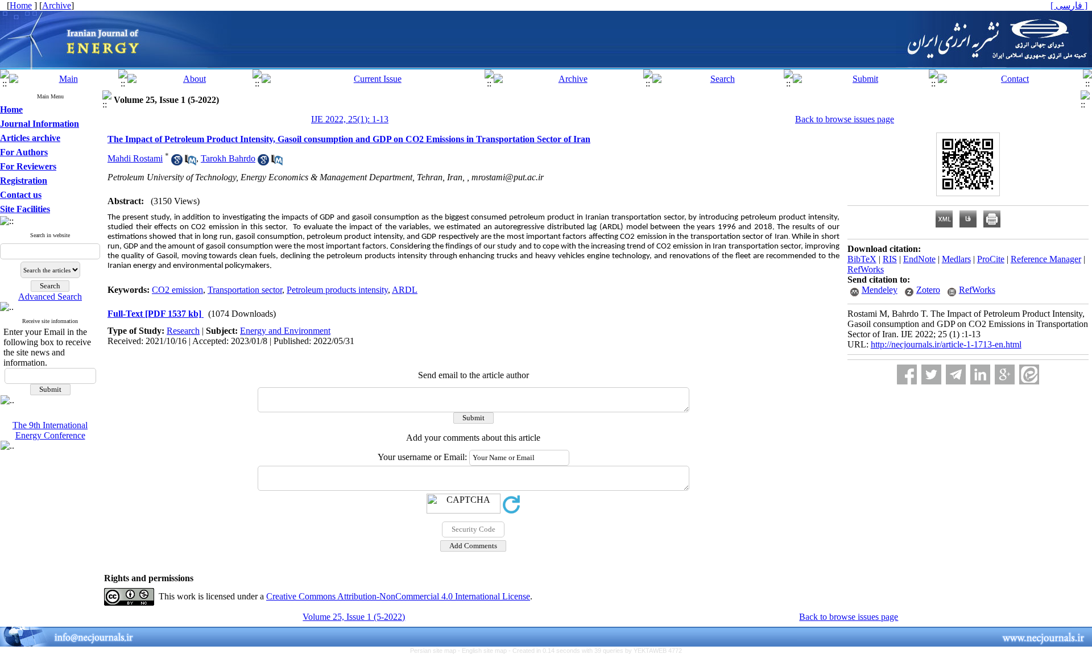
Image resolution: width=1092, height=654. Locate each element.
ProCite (990, 259)
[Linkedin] (980, 374)
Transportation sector (245, 290)
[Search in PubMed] (190, 162)
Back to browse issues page (844, 119)
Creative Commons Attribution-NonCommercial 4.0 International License (398, 596)
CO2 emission (177, 290)
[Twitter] (931, 374)
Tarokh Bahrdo (228, 158)
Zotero (928, 290)
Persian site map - (436, 650)
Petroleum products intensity (337, 290)
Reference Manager (1046, 259)
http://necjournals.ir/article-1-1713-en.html (946, 344)
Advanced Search (50, 296)
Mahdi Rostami (135, 158)
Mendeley (879, 290)
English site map (485, 650)
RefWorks (865, 269)
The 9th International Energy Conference (50, 430)
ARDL (404, 290)
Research (183, 331)
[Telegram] (956, 374)
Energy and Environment (285, 331)
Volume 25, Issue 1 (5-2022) (354, 617)
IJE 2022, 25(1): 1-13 (349, 119)
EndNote (919, 259)
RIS (890, 259)
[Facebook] (907, 374)
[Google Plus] (1005, 374)
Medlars (956, 259)
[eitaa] (1029, 374)
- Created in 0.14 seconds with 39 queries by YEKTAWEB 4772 (595, 650)
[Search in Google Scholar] (177, 162)
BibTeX (861, 259)
